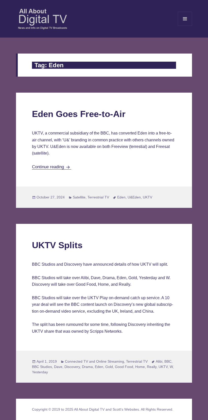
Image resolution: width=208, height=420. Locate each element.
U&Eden (134, 197)
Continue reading (51, 166)
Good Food (124, 367)
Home (140, 367)
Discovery (72, 367)
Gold (109, 367)
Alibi (159, 361)
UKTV (147, 197)
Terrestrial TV (98, 197)
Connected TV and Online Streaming (94, 361)
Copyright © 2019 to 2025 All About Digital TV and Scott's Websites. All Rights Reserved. (102, 409)
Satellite (79, 197)
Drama (87, 367)
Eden (121, 197)
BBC (167, 361)
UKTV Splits (57, 245)
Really (152, 367)
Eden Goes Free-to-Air (79, 114)
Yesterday (40, 372)
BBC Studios (42, 367)
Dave (58, 367)
